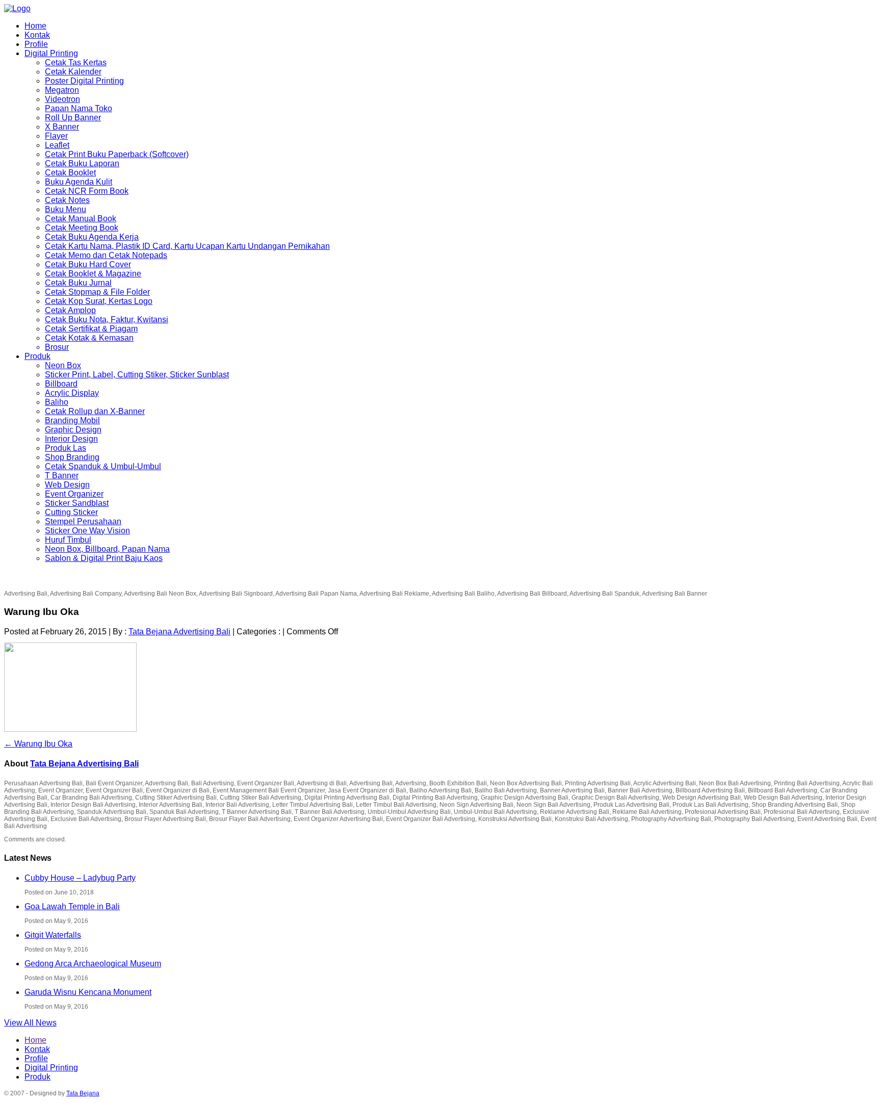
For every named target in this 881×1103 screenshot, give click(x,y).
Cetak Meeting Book (81, 227)
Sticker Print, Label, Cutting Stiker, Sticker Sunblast (137, 374)
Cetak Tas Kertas (76, 62)
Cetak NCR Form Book (86, 191)
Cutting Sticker (71, 512)
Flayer (56, 136)
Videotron (62, 99)
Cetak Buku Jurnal (78, 282)
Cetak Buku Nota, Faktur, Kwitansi (106, 319)
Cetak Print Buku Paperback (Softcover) (117, 154)
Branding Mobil (72, 420)
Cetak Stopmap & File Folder (97, 292)
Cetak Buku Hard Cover (88, 264)
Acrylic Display (72, 393)
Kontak (37, 35)
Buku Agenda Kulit (78, 181)
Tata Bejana (82, 1093)
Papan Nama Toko (78, 108)
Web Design (67, 484)
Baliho (56, 402)
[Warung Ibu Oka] (70, 729)
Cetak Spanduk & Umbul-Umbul (103, 466)
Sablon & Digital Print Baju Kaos (104, 558)
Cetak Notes (67, 200)
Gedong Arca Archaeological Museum (92, 963)
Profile (36, 44)
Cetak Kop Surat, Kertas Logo (98, 301)
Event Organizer (74, 494)
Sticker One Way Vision (87, 530)
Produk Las (65, 448)
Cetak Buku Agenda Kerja (92, 237)
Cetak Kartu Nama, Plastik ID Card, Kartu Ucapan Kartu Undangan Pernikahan (187, 246)
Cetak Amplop (70, 310)
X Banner (62, 126)
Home (35, 25)
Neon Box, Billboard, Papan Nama (107, 549)
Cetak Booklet (70, 172)
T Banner (62, 475)
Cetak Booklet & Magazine (93, 273)
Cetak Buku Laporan (82, 163)
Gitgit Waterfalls (52, 935)
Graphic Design (73, 429)
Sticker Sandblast (77, 503)
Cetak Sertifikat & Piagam (91, 328)
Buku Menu (65, 209)
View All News (30, 1022)
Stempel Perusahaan (83, 521)
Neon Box (63, 365)
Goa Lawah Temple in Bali (72, 906)
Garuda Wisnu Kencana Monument (87, 992)
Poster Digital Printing (84, 80)
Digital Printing (51, 53)
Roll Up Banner (73, 117)
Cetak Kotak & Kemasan (89, 338)
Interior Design (71, 438)
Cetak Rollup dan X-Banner (95, 411)
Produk (37, 356)
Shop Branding (72, 457)
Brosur (57, 347)
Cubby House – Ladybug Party (80, 878)
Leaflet (57, 145)
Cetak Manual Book (80, 218)
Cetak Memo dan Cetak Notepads (106, 255)
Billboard (61, 383)
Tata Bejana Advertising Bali (179, 631)
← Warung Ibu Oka (38, 743)
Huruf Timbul (68, 539)
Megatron (62, 90)
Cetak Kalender (73, 71)
